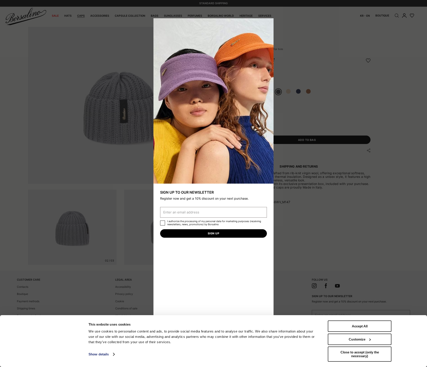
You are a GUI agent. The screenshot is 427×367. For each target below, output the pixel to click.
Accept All (360, 326)
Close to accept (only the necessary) (359, 354)
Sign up (213, 233)
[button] (268, 23)
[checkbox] (162, 223)
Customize (357, 339)
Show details (99, 354)
